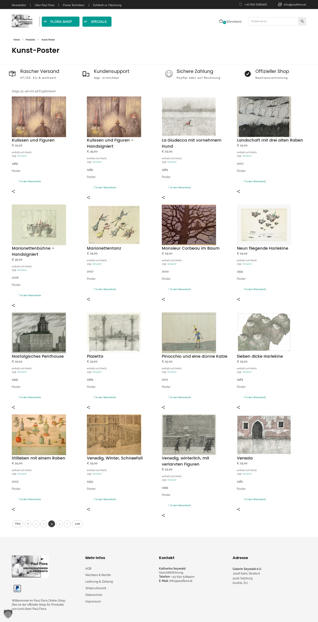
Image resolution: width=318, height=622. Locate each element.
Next (67, 523)
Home (17, 39)
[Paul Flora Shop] (22, 21)
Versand (21, 155)
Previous (27, 523)
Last (77, 523)
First (17, 523)
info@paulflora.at (295, 4)
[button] (8, 614)
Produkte (30, 39)
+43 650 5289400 (255, 4)
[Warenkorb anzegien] (221, 21)
